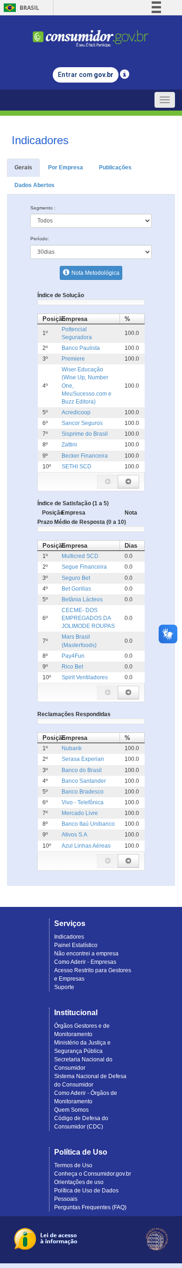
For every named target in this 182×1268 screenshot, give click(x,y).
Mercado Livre (80, 813)
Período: (39, 238)
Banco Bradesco (83, 791)
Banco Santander (84, 781)
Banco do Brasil (82, 770)
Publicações (115, 167)
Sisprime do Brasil (85, 434)
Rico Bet (72, 666)
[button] (108, 481)
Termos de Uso (73, 1165)
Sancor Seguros (82, 423)
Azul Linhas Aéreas (86, 846)
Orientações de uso (79, 1182)
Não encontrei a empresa (86, 953)
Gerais (23, 167)
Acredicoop (76, 412)
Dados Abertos (34, 185)
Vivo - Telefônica (83, 802)
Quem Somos (71, 1110)
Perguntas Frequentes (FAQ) (90, 1207)
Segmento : (43, 207)
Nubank (72, 748)
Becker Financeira (85, 456)
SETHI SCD (76, 466)
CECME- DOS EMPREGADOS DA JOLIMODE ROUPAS (88, 618)
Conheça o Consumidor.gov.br (92, 1173)
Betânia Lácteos (82, 599)
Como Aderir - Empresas (85, 962)
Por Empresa (65, 167)
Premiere (73, 358)
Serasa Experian (83, 759)
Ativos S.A (74, 834)
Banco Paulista (81, 348)
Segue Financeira (84, 567)
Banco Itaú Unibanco (88, 824)
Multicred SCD (80, 556)
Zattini (69, 444)
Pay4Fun (73, 656)
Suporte (64, 987)
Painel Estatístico (76, 945)
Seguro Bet (76, 578)
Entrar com (85, 74)
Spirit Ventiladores (85, 677)
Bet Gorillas (76, 588)
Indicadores (69, 937)
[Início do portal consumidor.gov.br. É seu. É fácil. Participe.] (91, 34)
